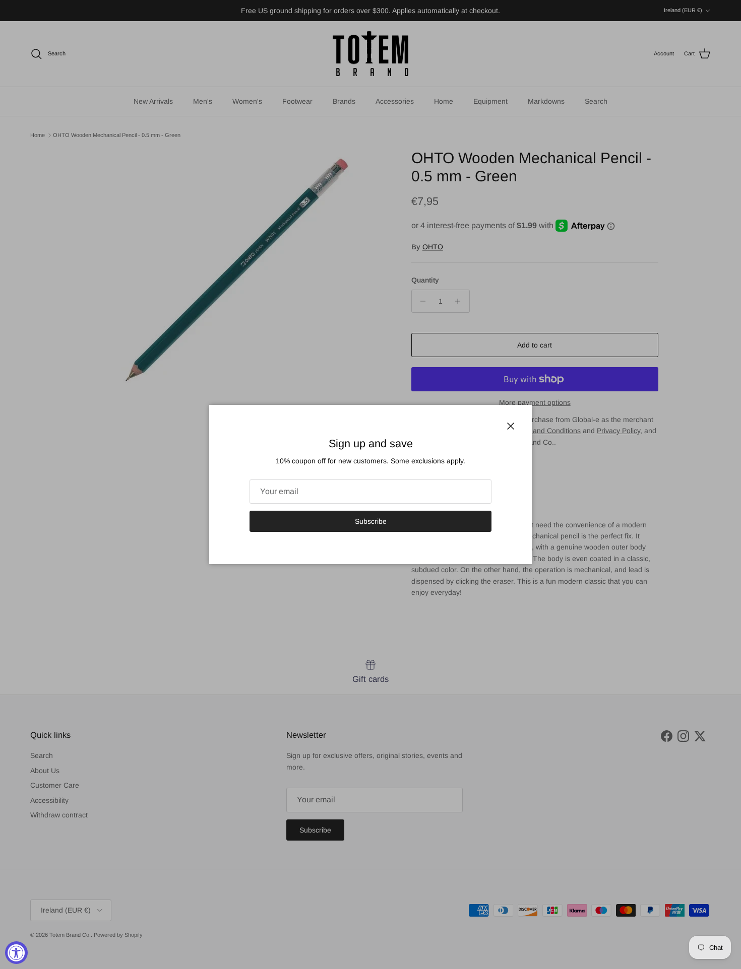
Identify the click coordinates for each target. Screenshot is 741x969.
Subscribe (371, 521)
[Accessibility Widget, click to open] (16, 952)
